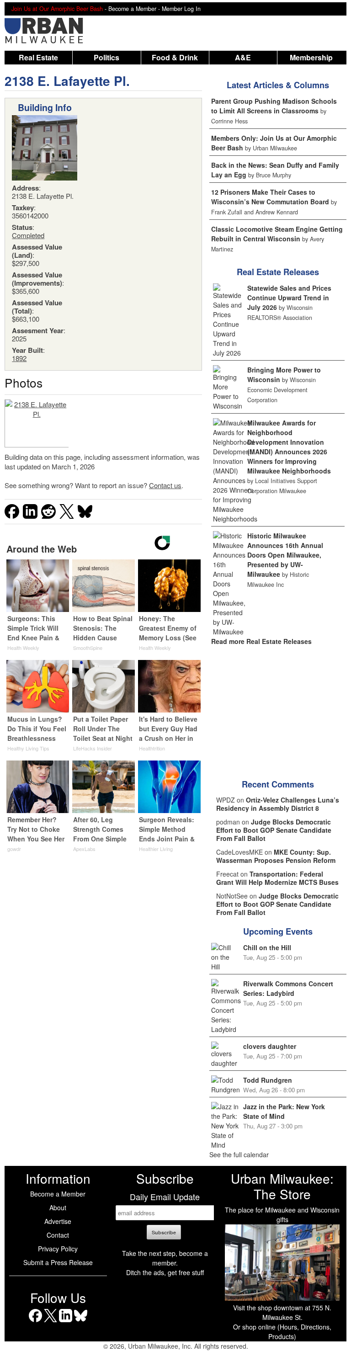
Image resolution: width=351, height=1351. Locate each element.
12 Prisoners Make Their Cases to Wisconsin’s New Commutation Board (270, 196)
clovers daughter (269, 1046)
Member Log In (181, 9)
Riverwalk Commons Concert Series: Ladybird (288, 988)
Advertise (57, 1221)
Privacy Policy (58, 1248)
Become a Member (57, 1193)
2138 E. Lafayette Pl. (67, 80)
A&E (243, 57)
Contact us (165, 485)
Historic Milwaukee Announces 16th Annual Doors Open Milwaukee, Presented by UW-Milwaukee (285, 555)
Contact (58, 1234)
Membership (311, 57)
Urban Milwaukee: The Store (282, 1186)
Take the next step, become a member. (165, 1258)
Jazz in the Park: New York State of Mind (284, 1111)
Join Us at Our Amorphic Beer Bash (57, 9)
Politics (106, 57)
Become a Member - (135, 9)
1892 (19, 358)
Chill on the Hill (267, 947)
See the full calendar (239, 1154)
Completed (28, 235)
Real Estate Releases (278, 272)
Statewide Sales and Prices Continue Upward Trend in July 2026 (289, 297)
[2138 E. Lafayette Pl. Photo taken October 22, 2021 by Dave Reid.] (37, 423)
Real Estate (38, 57)
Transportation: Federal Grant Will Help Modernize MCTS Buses (277, 878)
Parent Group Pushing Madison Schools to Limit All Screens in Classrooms (274, 105)
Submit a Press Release (58, 1262)
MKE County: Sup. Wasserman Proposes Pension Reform (275, 856)
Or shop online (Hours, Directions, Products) (282, 1331)
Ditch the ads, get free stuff (165, 1272)
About (57, 1207)
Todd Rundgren (267, 1080)
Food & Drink (175, 57)
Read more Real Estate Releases (261, 641)
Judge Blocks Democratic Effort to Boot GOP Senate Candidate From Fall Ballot (273, 830)
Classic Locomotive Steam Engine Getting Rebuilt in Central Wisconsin (277, 233)
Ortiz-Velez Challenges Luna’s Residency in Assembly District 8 (277, 804)
